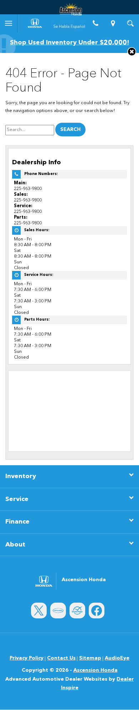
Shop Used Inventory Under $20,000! (69, 42)
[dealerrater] (77, 610)
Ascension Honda (95, 670)
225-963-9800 (28, 188)
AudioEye (117, 658)
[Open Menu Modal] (8, 23)
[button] (131, 51)
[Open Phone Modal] (95, 23)
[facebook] (96, 610)
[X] (39, 610)
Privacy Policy (26, 658)
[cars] (58, 610)
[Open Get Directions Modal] (113, 23)
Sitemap (90, 658)
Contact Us (61, 658)
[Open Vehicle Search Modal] (130, 23)
